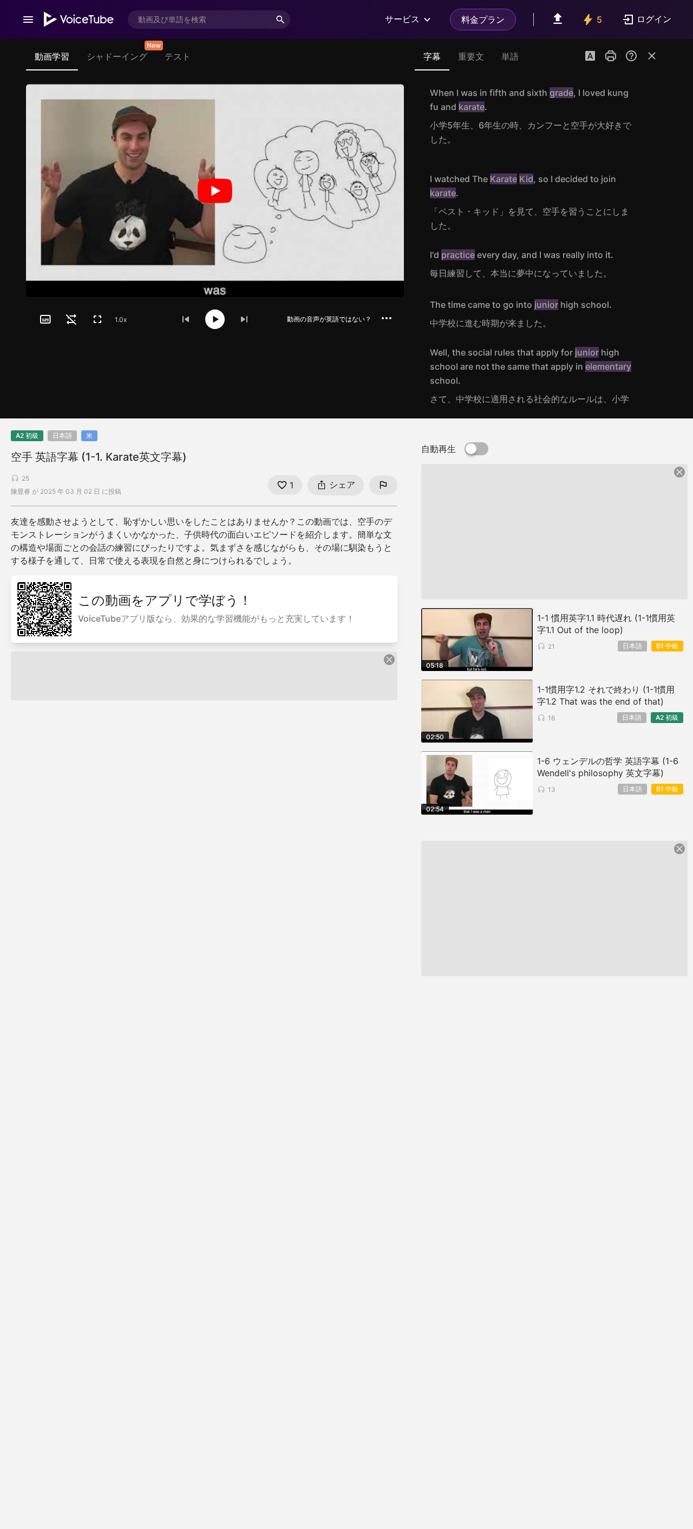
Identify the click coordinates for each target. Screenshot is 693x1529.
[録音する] (646, 116)
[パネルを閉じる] (651, 55)
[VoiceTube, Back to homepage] (79, 19)
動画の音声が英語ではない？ (329, 319)
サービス (402, 19)
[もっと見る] (386, 318)
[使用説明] (631, 55)
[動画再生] (215, 190)
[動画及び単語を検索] (280, 19)
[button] (590, 56)
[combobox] (199, 19)
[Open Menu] (28, 19)
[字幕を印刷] (610, 55)
